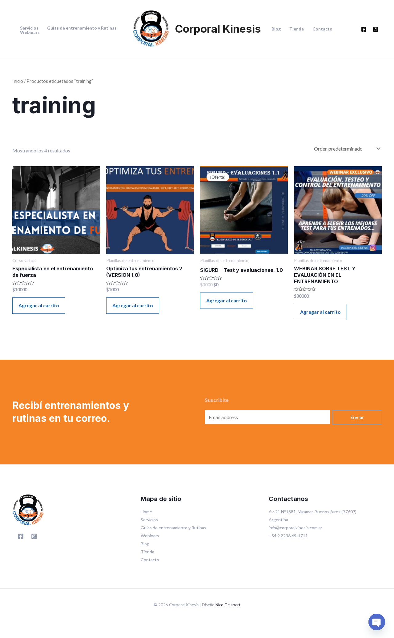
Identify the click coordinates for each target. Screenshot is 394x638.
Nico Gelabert (227, 604)
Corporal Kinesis (218, 28)
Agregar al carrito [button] (38, 305)
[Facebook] (364, 29)
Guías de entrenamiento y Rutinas (82, 28)
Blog (276, 29)
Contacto (322, 29)
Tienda (296, 29)
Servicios (29, 28)
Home (146, 511)
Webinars (30, 32)
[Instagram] (375, 29)
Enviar (357, 417)
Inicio (17, 81)
